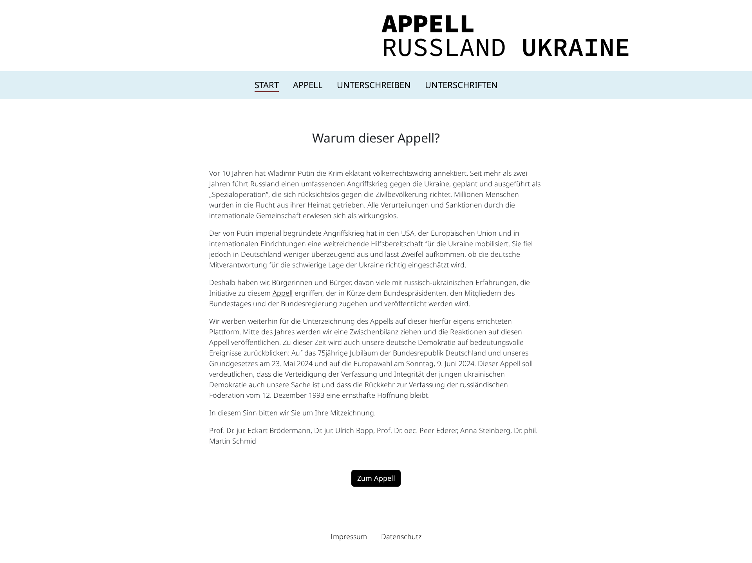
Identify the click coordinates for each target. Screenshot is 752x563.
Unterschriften (461, 84)
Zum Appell (376, 478)
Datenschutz (401, 536)
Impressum (349, 536)
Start (267, 84)
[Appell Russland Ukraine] (505, 35)
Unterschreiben (374, 84)
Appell (308, 84)
